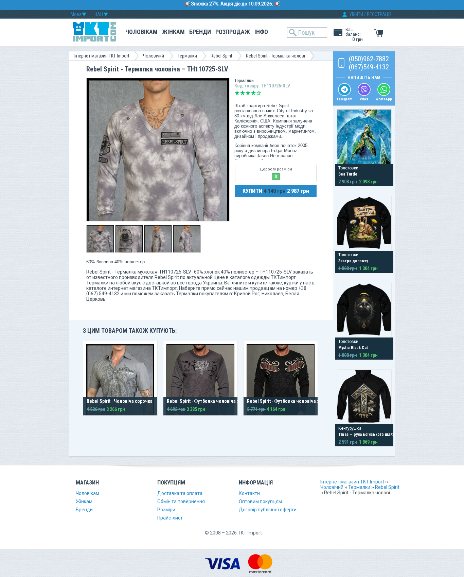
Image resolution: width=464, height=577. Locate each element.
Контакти (249, 493)
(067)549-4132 (369, 67)
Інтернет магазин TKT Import (101, 56)
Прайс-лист (170, 518)
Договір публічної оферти (268, 509)
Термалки (187, 56)
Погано (242, 93)
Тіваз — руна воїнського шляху (367, 434)
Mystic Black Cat (353, 347)
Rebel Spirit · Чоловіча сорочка (120, 401)
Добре (253, 93)
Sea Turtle (347, 174)
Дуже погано (237, 93)
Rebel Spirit (221, 56)
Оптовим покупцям (260, 501)
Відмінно (259, 93)
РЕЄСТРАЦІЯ (379, 14)
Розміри (166, 509)
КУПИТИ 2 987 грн (276, 190)
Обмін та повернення (181, 501)
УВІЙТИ (356, 14)
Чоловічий (153, 56)
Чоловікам (141, 31)
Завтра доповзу (353, 261)
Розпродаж (232, 31)
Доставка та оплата (179, 493)
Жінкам (173, 31)
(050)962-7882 (369, 59)
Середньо (248, 93)
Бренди (200, 31)
